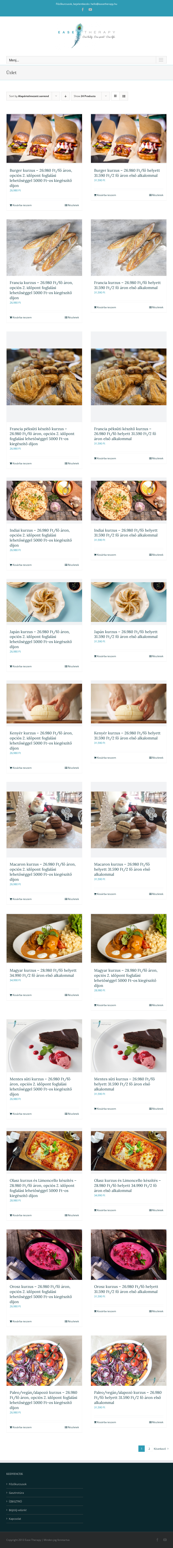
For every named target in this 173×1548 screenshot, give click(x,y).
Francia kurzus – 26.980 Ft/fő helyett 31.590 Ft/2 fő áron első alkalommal (127, 285)
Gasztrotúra (16, 1493)
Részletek (73, 205)
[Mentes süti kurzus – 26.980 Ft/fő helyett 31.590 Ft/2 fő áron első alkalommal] (128, 1046)
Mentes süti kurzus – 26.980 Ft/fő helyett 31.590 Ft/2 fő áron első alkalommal (124, 1084)
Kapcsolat (15, 1519)
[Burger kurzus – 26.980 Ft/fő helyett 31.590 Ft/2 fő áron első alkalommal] (128, 138)
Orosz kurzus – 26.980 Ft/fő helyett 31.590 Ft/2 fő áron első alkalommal (126, 1289)
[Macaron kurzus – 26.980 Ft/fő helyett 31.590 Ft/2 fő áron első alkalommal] (128, 820)
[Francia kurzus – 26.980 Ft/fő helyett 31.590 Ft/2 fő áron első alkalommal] (128, 247)
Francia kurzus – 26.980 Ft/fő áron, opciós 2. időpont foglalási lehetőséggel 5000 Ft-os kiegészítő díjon (41, 290)
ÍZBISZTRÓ (15, 1501)
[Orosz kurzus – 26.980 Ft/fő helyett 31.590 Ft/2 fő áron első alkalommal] (128, 1254)
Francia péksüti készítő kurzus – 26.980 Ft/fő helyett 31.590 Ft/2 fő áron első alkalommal (125, 433)
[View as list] (124, 96)
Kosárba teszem (22, 205)
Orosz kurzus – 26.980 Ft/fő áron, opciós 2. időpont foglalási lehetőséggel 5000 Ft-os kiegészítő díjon (41, 1294)
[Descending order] (65, 96)
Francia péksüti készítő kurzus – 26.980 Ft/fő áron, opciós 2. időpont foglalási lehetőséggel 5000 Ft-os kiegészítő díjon (42, 436)
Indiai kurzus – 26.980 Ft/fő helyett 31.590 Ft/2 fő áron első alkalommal (126, 533)
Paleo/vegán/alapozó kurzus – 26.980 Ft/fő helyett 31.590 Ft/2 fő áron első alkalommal (128, 1397)
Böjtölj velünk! (18, 1510)
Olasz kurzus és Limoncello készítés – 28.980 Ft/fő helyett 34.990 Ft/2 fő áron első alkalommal (127, 1185)
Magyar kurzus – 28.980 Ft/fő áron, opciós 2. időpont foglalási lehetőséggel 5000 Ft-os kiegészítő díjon (126, 978)
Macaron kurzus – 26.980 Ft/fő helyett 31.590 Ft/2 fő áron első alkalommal (122, 869)
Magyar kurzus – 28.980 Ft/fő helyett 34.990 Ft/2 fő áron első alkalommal (43, 973)
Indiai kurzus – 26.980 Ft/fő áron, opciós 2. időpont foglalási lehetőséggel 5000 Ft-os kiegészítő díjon (41, 538)
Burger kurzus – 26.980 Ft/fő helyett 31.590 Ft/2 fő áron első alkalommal (127, 173)
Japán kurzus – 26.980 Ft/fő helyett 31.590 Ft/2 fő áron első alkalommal (126, 634)
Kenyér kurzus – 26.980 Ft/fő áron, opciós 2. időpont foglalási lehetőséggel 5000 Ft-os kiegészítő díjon (41, 741)
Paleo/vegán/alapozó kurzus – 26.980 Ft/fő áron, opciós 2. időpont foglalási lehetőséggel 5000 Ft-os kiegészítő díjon (43, 1400)
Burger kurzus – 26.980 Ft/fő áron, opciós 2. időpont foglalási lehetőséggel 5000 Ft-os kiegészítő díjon (41, 178)
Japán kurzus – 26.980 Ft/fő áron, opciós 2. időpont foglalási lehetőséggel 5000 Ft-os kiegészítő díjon (41, 639)
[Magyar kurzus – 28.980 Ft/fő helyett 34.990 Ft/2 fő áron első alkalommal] (44, 938)
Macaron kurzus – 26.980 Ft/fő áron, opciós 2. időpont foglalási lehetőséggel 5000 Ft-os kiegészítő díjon (43, 872)
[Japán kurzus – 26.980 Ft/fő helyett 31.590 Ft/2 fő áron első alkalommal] (128, 602)
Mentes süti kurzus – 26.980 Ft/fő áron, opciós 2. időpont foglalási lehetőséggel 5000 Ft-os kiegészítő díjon (41, 1087)
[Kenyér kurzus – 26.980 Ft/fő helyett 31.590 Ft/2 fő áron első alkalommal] (128, 703)
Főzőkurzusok (18, 1484)
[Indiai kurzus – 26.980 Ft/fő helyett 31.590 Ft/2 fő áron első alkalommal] (128, 500)
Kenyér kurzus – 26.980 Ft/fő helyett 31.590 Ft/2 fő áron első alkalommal (127, 735)
